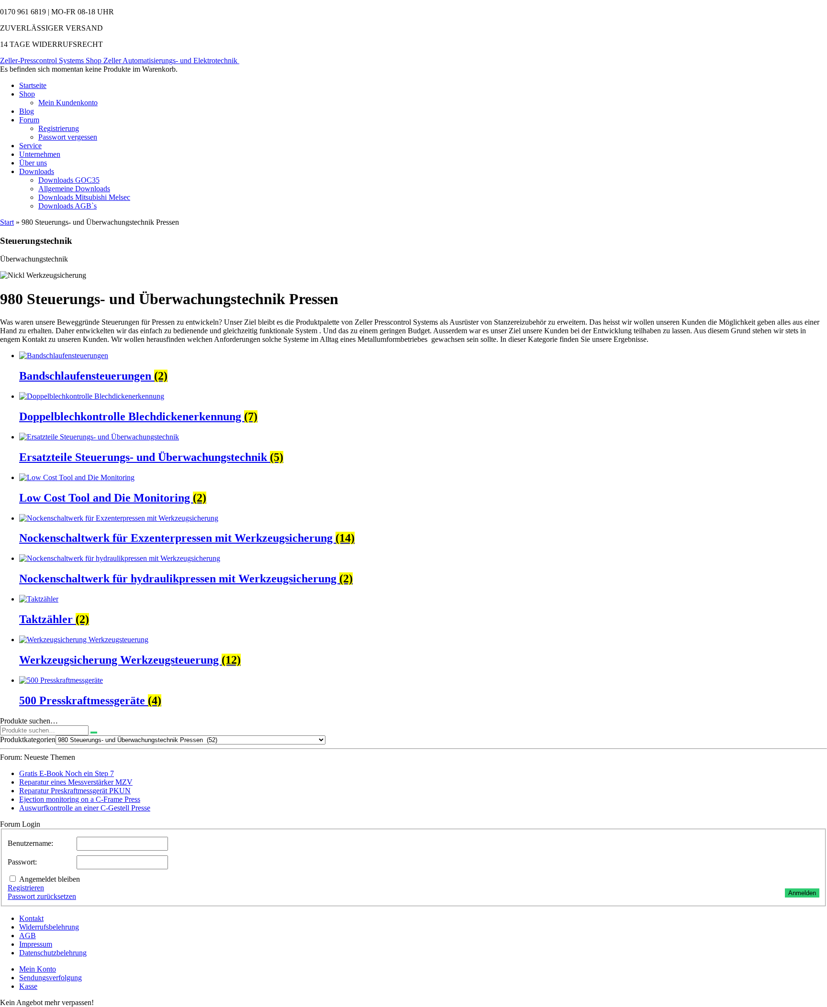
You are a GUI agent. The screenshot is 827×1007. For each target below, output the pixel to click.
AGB (27, 935)
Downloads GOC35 (69, 180)
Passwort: (22, 862)
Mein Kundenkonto (68, 103)
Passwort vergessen (67, 137)
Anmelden (802, 893)
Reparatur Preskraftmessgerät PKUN (75, 791)
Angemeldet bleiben (49, 879)
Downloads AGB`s (67, 206)
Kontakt (31, 918)
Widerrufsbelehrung (49, 927)
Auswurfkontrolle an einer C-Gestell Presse (84, 808)
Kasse (28, 986)
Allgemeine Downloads (74, 189)
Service (30, 146)
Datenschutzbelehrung (53, 953)
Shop (27, 94)
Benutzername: (30, 843)
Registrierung (58, 128)
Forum (29, 120)
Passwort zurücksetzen (42, 896)
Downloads (36, 171)
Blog (26, 111)
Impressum (35, 944)
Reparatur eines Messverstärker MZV (76, 782)
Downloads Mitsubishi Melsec (84, 197)
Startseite (32, 85)
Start (7, 222)
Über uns (33, 163)
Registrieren (26, 888)
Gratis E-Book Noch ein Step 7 (66, 773)
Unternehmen (39, 154)
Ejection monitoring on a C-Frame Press (79, 799)
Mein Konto (37, 969)
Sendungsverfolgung (50, 978)
